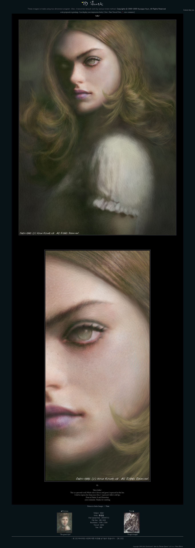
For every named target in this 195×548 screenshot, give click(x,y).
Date (110, 12)
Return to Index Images (95, 506)
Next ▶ (131, 511)
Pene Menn (179, 546)
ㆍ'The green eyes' (64, 534)
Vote (119, 12)
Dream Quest (163, 546)
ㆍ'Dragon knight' (132, 534)
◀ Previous (64, 511)
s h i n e (171, 546)
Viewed (114, 12)
